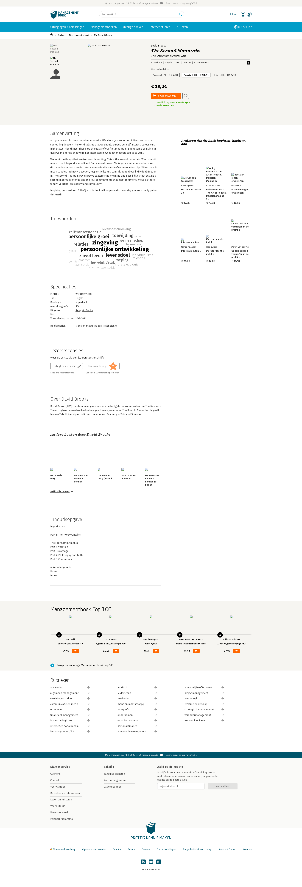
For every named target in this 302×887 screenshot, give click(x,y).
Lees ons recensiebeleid (62, 373)
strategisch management (199, 709)
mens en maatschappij (130, 704)
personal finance (127, 726)
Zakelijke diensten (114, 773)
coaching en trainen (61, 698)
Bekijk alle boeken (60, 491)
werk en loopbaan (195, 720)
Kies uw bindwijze (160, 69)
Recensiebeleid (59, 812)
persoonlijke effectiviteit (198, 687)
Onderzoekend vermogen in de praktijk (240, 254)
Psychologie (110, 325)
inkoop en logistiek (61, 720)
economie (56, 709)
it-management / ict (62, 731)
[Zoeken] (180, 14)
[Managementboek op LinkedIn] (143, 862)
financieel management (64, 715)
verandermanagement (198, 715)
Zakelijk (109, 767)
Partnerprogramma (61, 818)
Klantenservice (60, 767)
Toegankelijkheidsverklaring (197, 849)
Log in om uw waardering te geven (102, 373)
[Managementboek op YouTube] (151, 862)
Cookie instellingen (166, 849)
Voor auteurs (57, 806)
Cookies (146, 849)
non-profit (123, 709)
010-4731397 (245, 27)
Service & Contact (227, 849)
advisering (56, 687)
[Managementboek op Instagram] (158, 862)
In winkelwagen (166, 95)
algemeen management (64, 693)
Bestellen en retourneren (65, 793)
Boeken (61, 35)
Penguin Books (84, 310)
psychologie (191, 698)
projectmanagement (196, 693)
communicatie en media (64, 704)
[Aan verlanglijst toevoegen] (185, 96)
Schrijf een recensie (65, 365)
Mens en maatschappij (79, 35)
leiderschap (124, 693)
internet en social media (64, 726)
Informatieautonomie (192, 250)
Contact (54, 780)
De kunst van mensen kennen (81, 478)
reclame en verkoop (196, 704)
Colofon (117, 849)
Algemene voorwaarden (94, 849)
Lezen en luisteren (61, 799)
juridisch (122, 687)
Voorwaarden (58, 786)
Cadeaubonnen (113, 786)
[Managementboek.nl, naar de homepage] (64, 17)
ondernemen (125, 715)
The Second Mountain (104, 35)
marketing (123, 698)
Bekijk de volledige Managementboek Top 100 (85, 665)
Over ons (55, 773)
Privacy (131, 849)
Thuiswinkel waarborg (64, 849)
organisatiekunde (127, 720)
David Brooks (158, 45)
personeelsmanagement (131, 731)
